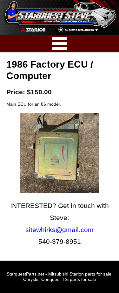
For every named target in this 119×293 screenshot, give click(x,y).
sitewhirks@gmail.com (59, 229)
